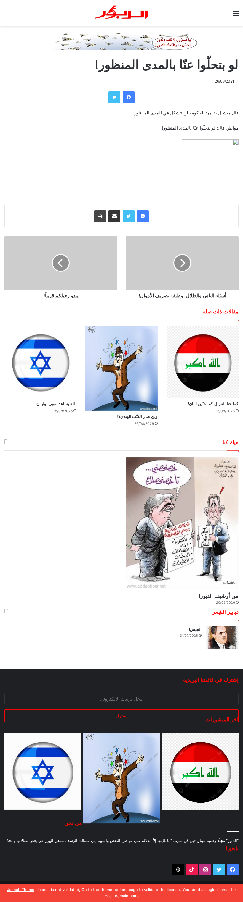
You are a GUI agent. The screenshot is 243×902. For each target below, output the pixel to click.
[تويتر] (114, 97)
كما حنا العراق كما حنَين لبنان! (213, 404)
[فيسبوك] (129, 97)
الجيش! (195, 629)
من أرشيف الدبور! (219, 595)
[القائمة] (236, 15)
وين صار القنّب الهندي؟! (137, 416)
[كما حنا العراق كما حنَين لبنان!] (203, 362)
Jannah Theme (20, 889)
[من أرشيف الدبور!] (182, 523)
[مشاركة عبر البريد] (114, 216)
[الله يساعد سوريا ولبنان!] (40, 362)
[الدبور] (121, 13)
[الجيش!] (222, 637)
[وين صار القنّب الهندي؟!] (121, 368)
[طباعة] (100, 216)
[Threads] (178, 869)
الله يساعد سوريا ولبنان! (55, 404)
